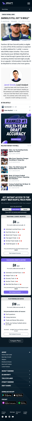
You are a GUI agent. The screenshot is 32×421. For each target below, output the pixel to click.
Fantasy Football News (8, 14)
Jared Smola (6, 21)
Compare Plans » (16, 341)
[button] (23, 229)
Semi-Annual (16, 209)
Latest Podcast (6, 366)
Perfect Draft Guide (7, 354)
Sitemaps (12, 412)
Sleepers (4, 359)
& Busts (9, 362)
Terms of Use (18, 412)
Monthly (7, 209)
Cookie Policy (25, 412)
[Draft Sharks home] (7, 3)
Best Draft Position (7, 364)
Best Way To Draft (6, 357)
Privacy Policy (4, 412)
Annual (25, 209)
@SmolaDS (14, 21)
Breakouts (4, 362)
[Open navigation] (28, 3)
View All (29, 145)
